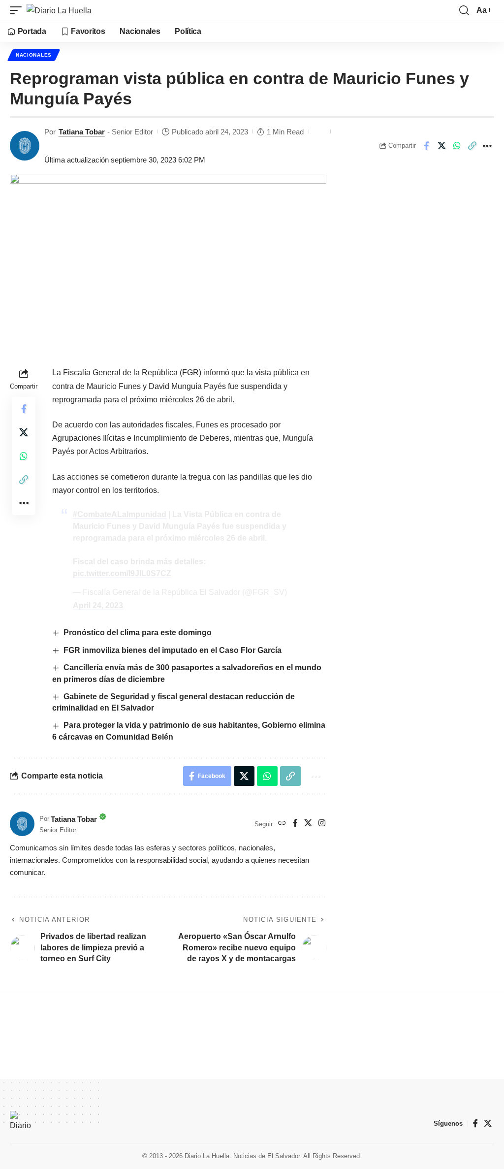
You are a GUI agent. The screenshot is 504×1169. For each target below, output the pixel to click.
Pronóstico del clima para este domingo (138, 632)
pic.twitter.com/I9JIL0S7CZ (122, 573)
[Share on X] (441, 146)
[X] (308, 823)
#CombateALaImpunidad (119, 514)
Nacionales (34, 55)
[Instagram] (321, 823)
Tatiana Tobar (82, 132)
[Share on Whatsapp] (457, 146)
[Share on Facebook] (426, 146)
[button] (18, 10)
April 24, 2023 (98, 605)
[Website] (282, 823)
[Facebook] (295, 823)
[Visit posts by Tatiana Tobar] (24, 146)
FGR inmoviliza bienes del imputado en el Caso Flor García (172, 650)
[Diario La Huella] (59, 10)
